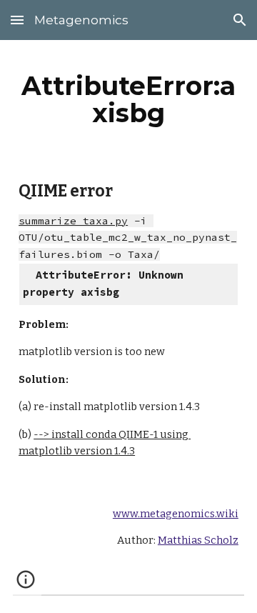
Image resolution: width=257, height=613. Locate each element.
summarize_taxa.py (73, 220)
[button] (17, 19)
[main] (128, 99)
